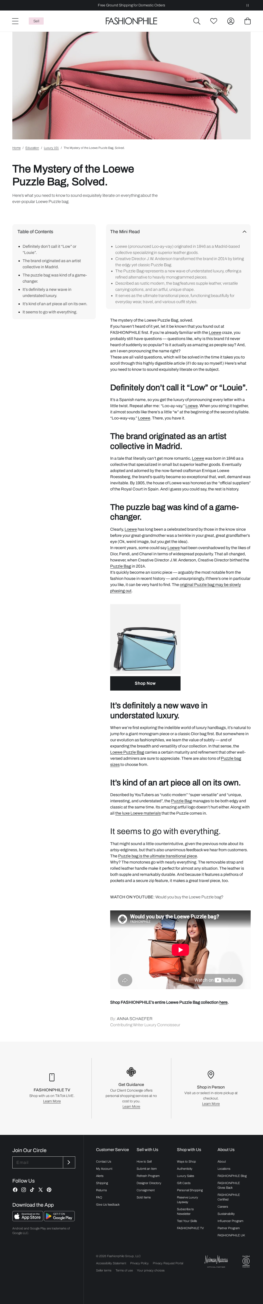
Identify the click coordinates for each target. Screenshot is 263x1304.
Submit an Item (147, 1168)
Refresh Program (148, 1176)
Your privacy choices (151, 1270)
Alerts (100, 1176)
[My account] (231, 21)
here (223, 1002)
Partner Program (229, 1228)
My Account (104, 1168)
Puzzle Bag (120, 566)
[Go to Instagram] (23, 1190)
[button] (197, 21)
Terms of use (124, 1270)
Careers (223, 1206)
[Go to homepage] (131, 21)
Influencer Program (230, 1221)
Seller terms (103, 1270)
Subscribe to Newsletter (185, 1211)
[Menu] (15, 21)
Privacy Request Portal (168, 1263)
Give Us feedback (108, 1204)
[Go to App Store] (28, 1220)
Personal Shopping (190, 1190)
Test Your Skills (187, 1221)
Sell (36, 21)
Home (16, 148)
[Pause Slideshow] (248, 5)
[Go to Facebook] (15, 1190)
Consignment (146, 1190)
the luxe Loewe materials (138, 813)
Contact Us (103, 1161)
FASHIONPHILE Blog (232, 1176)
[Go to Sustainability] (246, 1262)
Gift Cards (184, 1183)
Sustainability (226, 1214)
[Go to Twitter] (40, 1190)
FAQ (99, 1197)
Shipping (102, 1183)
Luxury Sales (185, 1176)
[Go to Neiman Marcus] (216, 1261)
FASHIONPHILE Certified (229, 1197)
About (222, 1161)
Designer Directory (149, 1183)
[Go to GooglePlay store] (59, 1220)
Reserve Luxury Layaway (187, 1200)
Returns (101, 1190)
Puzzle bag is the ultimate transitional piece (157, 856)
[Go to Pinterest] (49, 1190)
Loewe (215, 332)
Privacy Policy (139, 1263)
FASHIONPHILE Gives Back (229, 1185)
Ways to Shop (186, 1161)
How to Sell (144, 1161)
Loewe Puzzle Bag (127, 752)
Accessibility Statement (111, 1263)
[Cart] (248, 21)
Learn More (52, 1101)
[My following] (214, 21)
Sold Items (144, 1197)
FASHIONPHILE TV (190, 1228)
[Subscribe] (68, 1162)
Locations (224, 1168)
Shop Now (145, 683)
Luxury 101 (51, 148)
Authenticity (184, 1168)
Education (32, 148)
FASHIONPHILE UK (231, 1235)
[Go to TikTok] (32, 1190)
